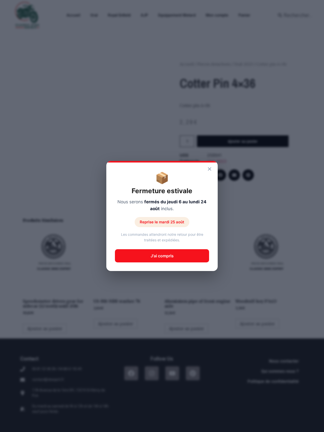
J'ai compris (162, 255)
